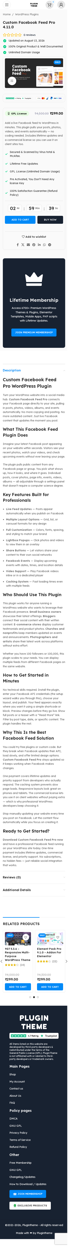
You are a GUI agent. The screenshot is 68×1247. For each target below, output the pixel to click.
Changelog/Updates (21, 1177)
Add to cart (19, 219)
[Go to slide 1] (29, 997)
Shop (11, 1074)
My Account (15, 1081)
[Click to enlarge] (10, 81)
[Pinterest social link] (32, 245)
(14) (21, 965)
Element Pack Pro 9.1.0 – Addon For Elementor (48, 952)
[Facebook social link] (16, 245)
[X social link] (21, 245)
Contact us (15, 1088)
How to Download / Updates (26, 1184)
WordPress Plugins (25, 14)
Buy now (49, 219)
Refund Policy (17, 1147)
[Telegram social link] (48, 245)
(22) (53, 961)
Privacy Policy (17, 1132)
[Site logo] (32, 4)
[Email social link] (27, 245)
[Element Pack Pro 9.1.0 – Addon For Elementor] (49, 938)
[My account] (58, 4)
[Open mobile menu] (7, 4)
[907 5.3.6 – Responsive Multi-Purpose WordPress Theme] (16, 938)
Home (5, 14)
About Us (14, 1095)
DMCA (12, 1118)
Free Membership (19, 1162)
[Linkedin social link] (37, 245)
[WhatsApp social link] (43, 245)
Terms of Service (18, 1140)
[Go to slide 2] (33, 997)
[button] (16, 986)
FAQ (11, 1102)
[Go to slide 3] (36, 997)
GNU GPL (14, 1125)
